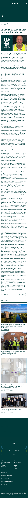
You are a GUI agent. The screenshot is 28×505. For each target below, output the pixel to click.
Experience (4, 472)
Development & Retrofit (14, 450)
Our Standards (5, 478)
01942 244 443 (17, 462)
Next (23, 294)
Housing (14, 443)
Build (14, 447)
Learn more (6, 431)
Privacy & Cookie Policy (7, 475)
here (13, 494)
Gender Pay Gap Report (7, 481)
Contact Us (4, 484)
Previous (5, 294)
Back (4, 24)
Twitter (15, 468)
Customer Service (5, 477)
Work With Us (4, 474)
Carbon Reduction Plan (7, 480)
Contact (14, 454)
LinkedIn (16, 466)
